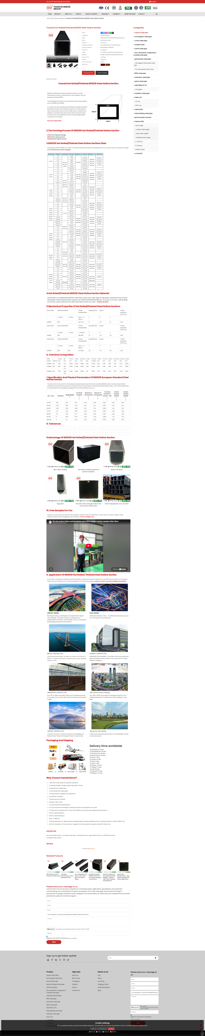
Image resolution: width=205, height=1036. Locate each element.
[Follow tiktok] (68, 959)
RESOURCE (105, 14)
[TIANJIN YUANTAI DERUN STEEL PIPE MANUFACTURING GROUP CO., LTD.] (58, 7)
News (100, 978)
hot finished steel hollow (69, 835)
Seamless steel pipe (53, 1002)
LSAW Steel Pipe (51, 987)
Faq (99, 975)
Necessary (92, 1031)
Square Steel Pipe (52, 975)
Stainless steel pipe (53, 1014)
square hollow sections (95, 835)
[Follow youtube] (48, 959)
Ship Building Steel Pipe (54, 1011)
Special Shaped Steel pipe (55, 984)
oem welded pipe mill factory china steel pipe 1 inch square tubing (81, 876)
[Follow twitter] (60, 959)
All (52, 18)
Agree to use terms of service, (61, 938)
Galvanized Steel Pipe (53, 996)
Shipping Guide (103, 984)
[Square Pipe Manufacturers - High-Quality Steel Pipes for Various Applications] (124, 866)
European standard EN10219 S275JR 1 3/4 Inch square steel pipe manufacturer (95, 876)
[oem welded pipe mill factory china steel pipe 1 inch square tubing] (81, 866)
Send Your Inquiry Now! (54, 121)
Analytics (99, 1031)
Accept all (111, 1028)
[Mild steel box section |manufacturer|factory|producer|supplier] (53, 866)
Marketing (113, 1031)
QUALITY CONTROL (91, 14)
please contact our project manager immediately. (110, 581)
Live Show (101, 981)
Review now (92, 848)
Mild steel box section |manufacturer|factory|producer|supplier (53, 875)
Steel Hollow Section (82, 835)
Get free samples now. (87, 517)
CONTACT (141, 14)
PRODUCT (57, 14)
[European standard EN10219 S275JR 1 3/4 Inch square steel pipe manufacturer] (95, 866)
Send (54, 942)
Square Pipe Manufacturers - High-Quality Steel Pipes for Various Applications (123, 876)
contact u (90, 388)
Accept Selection (102, 1028)
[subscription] (155, 958)
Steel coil (49, 1017)
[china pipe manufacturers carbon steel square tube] (67, 866)
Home (48, 18)
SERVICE (78, 14)
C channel (50, 1020)
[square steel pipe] (103, 65)
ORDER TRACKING (129, 14)
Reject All (93, 1028)
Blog (99, 990)
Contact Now (89, 73)
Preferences (106, 1031)
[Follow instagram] (64, 959)
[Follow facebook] (52, 959)
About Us (75, 975)
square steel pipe (59, 18)
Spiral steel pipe (51, 1005)
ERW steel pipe (51, 999)
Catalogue (76, 981)
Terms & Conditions (72, 938)
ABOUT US (68, 14)
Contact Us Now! (102, 302)
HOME (50, 14)
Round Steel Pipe (52, 981)
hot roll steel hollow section (54, 835)
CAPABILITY (116, 14)
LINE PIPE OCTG (51, 1008)
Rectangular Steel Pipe (54, 978)
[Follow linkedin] (56, 959)
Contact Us (76, 990)
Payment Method (104, 987)
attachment (52, 929)
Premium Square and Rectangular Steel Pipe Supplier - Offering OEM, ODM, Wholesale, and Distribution (109, 877)
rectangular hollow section (53, 838)
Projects (75, 984)
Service (74, 987)
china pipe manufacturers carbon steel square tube (67, 875)
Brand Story (76, 978)
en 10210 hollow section (108, 835)
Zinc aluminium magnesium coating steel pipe (56, 991)
